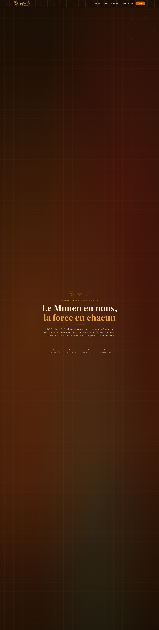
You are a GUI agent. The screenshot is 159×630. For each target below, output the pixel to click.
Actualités (114, 3)
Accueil (97, 3)
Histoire (105, 3)
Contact (140, 3)
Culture (123, 3)
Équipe (130, 3)
